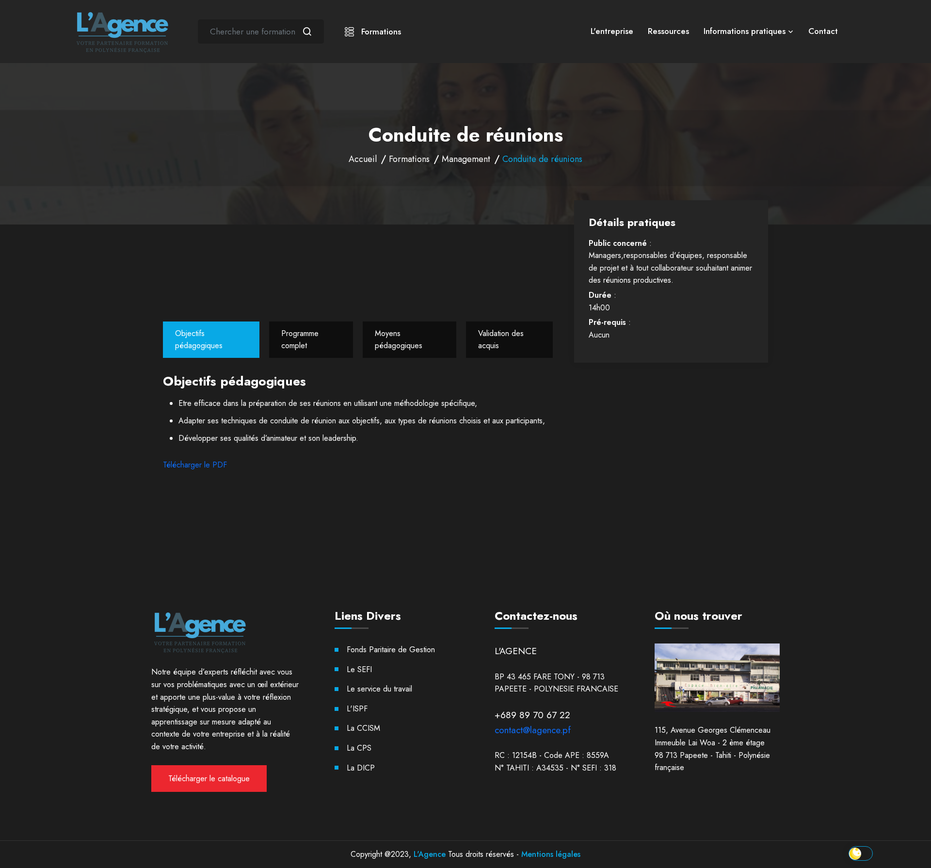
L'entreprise (612, 31)
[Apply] (307, 31)
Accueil (363, 159)
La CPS (359, 748)
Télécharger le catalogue (209, 778)
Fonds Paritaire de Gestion (391, 649)
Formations (380, 31)
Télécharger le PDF (195, 464)
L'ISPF (357, 708)
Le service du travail (379, 688)
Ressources (668, 31)
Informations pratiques (745, 31)
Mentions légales (550, 854)
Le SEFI (359, 669)
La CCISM (363, 728)
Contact (823, 31)
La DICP (361, 767)
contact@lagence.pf (533, 730)
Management (466, 159)
